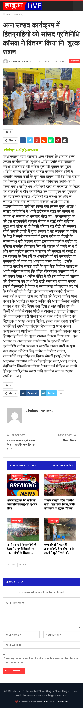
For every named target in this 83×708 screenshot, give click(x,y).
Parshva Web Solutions (56, 701)
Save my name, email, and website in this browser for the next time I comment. (41, 660)
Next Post (69, 440)
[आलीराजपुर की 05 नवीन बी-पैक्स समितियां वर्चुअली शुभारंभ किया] (23, 485)
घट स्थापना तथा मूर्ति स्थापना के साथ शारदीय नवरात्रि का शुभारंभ (21, 444)
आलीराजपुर (75, 61)
